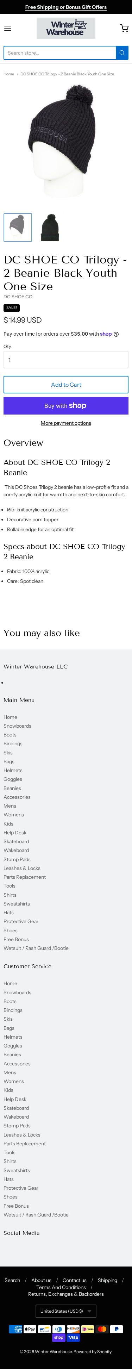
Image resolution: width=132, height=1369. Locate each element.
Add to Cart (66, 384)
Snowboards (17, 726)
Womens (14, 814)
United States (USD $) (61, 1311)
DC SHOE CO (18, 296)
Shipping (107, 1280)
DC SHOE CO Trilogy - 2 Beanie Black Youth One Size (67, 73)
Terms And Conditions (61, 1287)
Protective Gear (21, 921)
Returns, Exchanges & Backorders (66, 1294)
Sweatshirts (17, 904)
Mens (10, 806)
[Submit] (122, 53)
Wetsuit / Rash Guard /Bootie (36, 948)
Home (9, 73)
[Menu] (16, 28)
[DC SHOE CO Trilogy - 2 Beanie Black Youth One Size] (18, 227)
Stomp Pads (17, 859)
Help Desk (15, 832)
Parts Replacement (25, 877)
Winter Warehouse (53, 1351)
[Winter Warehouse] (66, 28)
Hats (9, 912)
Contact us (75, 1280)
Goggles (13, 779)
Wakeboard (16, 850)
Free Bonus (16, 939)
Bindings (13, 743)
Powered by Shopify (92, 1351)
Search (12, 1280)
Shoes (11, 930)
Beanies (12, 788)
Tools (9, 886)
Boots (10, 735)
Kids (8, 824)
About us (41, 1280)
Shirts (10, 895)
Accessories (17, 797)
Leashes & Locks (22, 868)
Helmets (13, 770)
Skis (8, 752)
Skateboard (16, 841)
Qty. (8, 346)
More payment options (66, 423)
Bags (9, 761)
